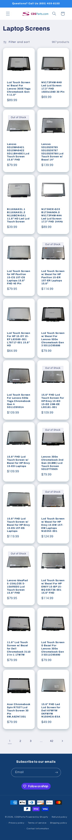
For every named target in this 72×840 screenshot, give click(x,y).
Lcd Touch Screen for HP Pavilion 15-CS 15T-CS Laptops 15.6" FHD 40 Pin (18, 277)
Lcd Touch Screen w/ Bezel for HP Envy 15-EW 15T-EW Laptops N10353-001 (53, 524)
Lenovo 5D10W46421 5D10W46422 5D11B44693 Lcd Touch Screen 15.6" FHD (18, 152)
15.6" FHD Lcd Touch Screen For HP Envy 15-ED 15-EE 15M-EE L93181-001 (52, 401)
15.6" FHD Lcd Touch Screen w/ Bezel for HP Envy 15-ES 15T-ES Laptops (18, 524)
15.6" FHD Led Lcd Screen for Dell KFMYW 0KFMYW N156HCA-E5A (50, 710)
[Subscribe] (56, 772)
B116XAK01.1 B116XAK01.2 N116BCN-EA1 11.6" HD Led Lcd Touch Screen (18, 215)
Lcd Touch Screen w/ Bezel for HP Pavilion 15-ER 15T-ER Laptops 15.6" (53, 277)
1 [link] (10, 740)
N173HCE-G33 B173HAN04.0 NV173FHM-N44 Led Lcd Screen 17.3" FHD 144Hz (52, 215)
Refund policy (59, 817)
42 (51, 741)
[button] (8, 13)
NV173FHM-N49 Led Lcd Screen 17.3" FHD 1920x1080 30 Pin (53, 87)
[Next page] (62, 741)
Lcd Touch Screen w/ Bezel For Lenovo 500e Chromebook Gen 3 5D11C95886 (53, 339)
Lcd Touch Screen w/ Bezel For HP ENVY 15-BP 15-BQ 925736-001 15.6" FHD (53, 586)
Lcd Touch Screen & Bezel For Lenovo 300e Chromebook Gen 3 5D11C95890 (53, 648)
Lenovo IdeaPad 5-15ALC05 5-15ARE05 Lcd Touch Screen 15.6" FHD (17, 586)
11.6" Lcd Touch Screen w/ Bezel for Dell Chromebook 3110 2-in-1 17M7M (19, 648)
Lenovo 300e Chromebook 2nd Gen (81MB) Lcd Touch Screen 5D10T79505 (52, 463)
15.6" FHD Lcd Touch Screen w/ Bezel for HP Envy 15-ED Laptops (18, 461)
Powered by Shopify (37, 817)
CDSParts (19, 817)
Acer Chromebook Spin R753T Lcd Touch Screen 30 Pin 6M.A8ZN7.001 (18, 710)
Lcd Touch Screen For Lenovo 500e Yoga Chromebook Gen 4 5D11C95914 (19, 401)
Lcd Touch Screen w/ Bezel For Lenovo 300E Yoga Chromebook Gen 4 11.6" (19, 88)
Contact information (38, 829)
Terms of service (37, 823)
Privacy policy (16, 823)
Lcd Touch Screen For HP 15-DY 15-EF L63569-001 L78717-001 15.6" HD (18, 339)
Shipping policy (58, 823)
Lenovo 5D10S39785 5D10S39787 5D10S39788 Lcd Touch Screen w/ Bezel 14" (52, 152)
